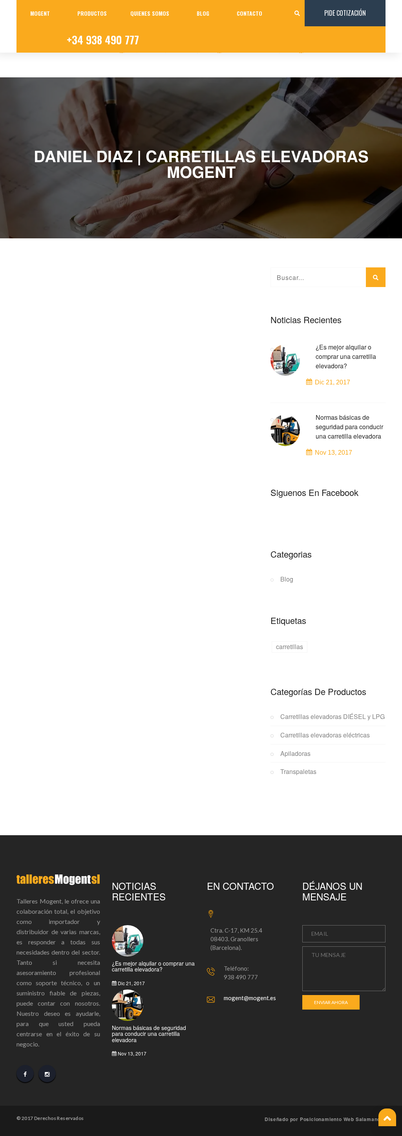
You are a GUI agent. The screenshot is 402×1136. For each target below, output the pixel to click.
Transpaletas (298, 771)
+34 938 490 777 (103, 40)
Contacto (249, 13)
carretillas (289, 646)
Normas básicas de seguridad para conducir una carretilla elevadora (349, 427)
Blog (203, 13)
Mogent (40, 13)
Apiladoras (295, 753)
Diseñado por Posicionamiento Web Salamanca (324, 1119)
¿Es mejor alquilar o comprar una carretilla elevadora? (346, 356)
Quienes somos (149, 13)
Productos (92, 13)
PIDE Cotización (345, 13)
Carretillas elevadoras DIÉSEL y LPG (332, 716)
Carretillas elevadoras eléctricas (325, 735)
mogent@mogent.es (250, 997)
